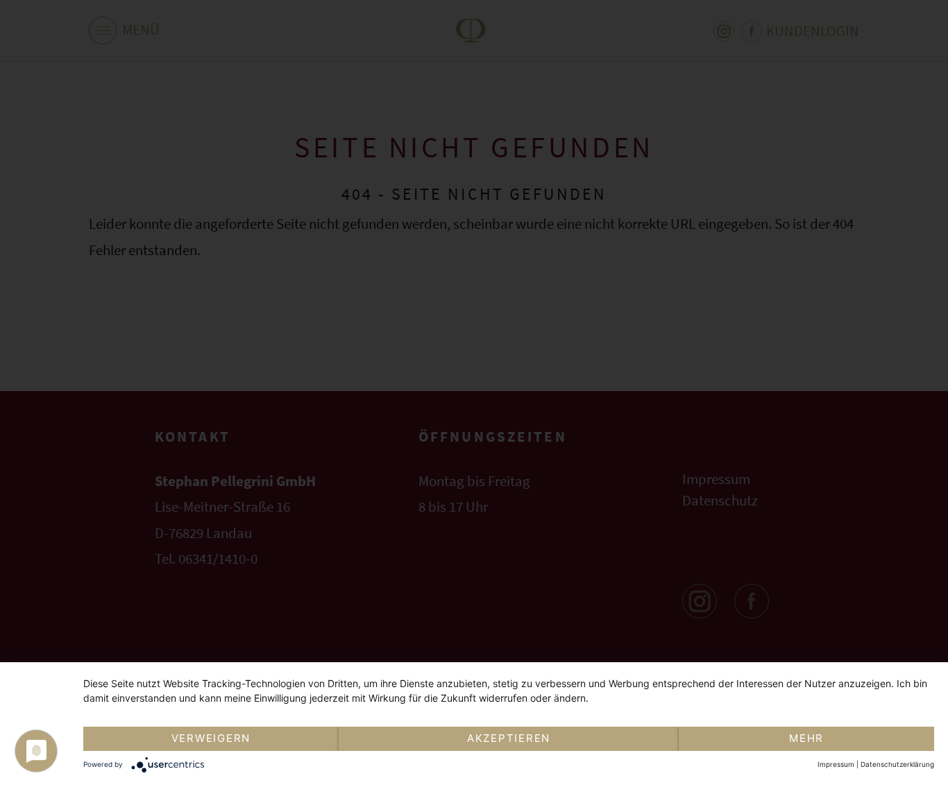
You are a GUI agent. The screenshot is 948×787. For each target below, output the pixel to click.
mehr (806, 738)
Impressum (836, 764)
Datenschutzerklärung (897, 764)
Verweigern (211, 738)
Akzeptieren (508, 738)
